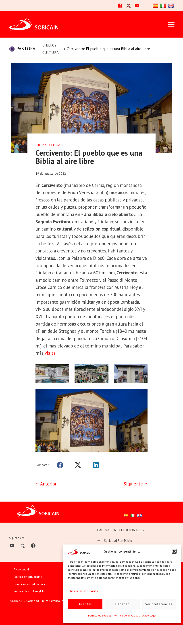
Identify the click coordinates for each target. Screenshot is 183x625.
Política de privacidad (127, 615)
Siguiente (133, 484)
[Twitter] (128, 5)
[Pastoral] (12, 48)
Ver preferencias (159, 604)
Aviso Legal (149, 615)
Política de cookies (99, 615)
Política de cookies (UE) (29, 591)
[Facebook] (120, 5)
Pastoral (27, 48)
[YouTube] (137, 5)
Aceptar (85, 604)
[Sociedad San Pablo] (114, 540)
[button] (174, 551)
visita (50, 353)
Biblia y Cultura (50, 49)
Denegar (122, 604)
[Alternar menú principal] (171, 24)
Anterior (48, 484)
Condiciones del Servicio (30, 584)
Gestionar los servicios (84, 591)
